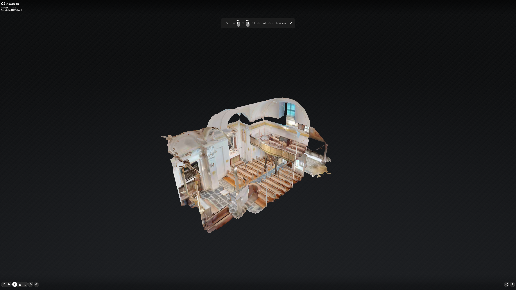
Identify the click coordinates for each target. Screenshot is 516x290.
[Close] (291, 23)
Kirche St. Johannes (8, 8)
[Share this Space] (506, 284)
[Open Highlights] (3, 284)
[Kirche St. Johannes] (258, 145)
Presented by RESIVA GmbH (11, 10)
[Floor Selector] (30, 284)
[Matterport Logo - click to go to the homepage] (10, 3)
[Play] (8, 284)
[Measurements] (36, 284)
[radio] (14, 284)
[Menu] (512, 284)
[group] (20, 284)
